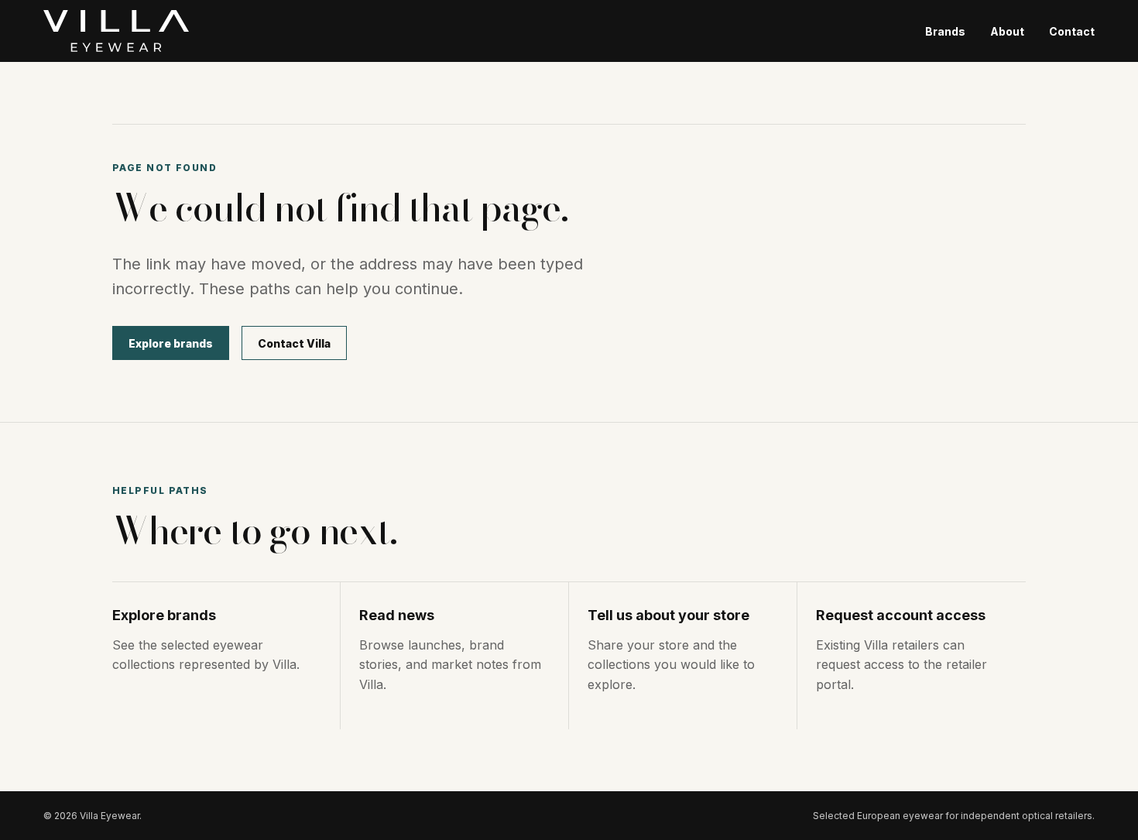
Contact (1072, 31)
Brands (945, 31)
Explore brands (171, 343)
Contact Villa (294, 343)
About (1007, 31)
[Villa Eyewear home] (116, 31)
